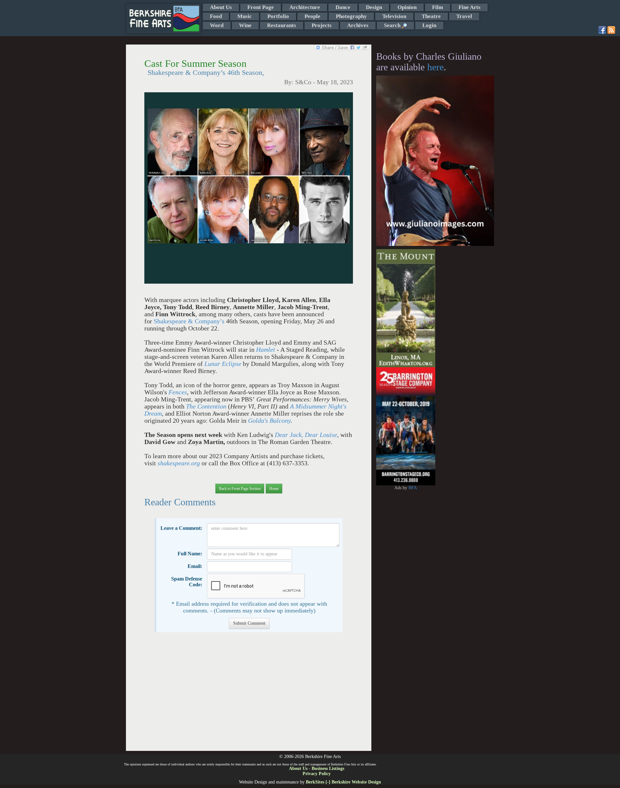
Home (274, 488)
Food (216, 16)
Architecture (304, 7)
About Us (221, 7)
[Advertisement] (248, 695)
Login (429, 25)
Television (394, 16)
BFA (412, 487)
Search (393, 25)
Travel (464, 16)
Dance (343, 7)
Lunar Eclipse (222, 363)
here (435, 67)
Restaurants (281, 25)
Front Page (260, 7)
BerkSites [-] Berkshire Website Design (343, 782)
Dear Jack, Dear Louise (306, 434)
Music (244, 16)
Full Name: (190, 553)
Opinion (407, 7)
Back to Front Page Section (240, 488)
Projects (322, 25)
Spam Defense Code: (186, 581)
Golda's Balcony (269, 420)
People (312, 16)
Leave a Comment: (181, 528)
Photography (351, 16)
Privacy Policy (317, 773)
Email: (195, 566)
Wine (245, 25)
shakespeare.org (179, 463)
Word (216, 25)
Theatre (431, 16)
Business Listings (328, 768)
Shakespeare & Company (187, 321)
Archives (357, 25)
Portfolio (278, 16)
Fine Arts (469, 7)
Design (374, 7)
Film (437, 7)
